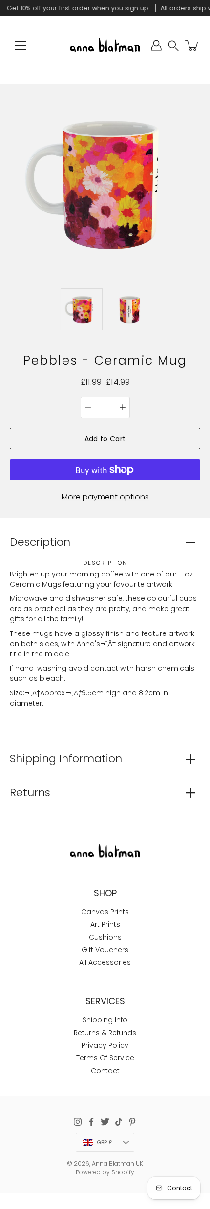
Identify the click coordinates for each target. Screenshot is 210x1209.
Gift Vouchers (105, 950)
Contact (105, 1070)
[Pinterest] (132, 1122)
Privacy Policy (105, 1045)
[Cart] (192, 45)
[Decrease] (88, 407)
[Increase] (122, 407)
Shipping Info (105, 1020)
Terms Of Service (105, 1058)
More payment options (105, 496)
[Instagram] (77, 1122)
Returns (30, 792)
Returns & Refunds (105, 1032)
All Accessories (105, 962)
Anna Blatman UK (117, 1163)
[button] (173, 45)
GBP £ (104, 1142)
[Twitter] (105, 1122)
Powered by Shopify (105, 1172)
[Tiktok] (118, 1122)
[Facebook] (91, 1122)
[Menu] (20, 46)
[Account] (156, 45)
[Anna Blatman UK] (105, 45)
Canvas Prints (105, 912)
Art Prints (105, 924)
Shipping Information (66, 758)
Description (40, 542)
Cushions (105, 937)
